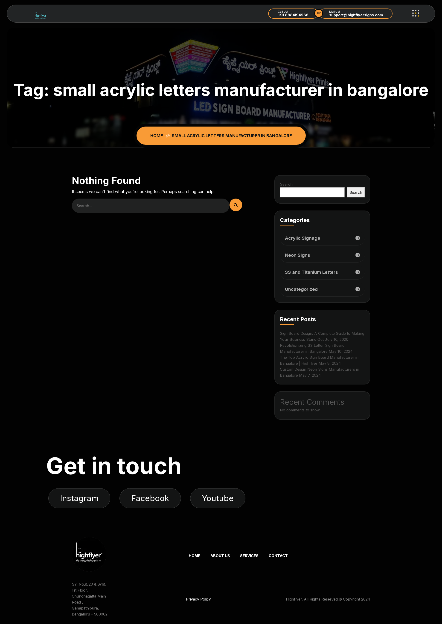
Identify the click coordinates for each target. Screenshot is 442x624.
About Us (220, 555)
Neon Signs (297, 255)
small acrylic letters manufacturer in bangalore (232, 135)
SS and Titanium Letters (311, 272)
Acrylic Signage (302, 238)
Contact (278, 555)
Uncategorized (301, 289)
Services (249, 555)
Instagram (79, 498)
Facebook (150, 498)
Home (157, 135)
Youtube (218, 498)
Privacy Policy (198, 599)
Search (286, 184)
